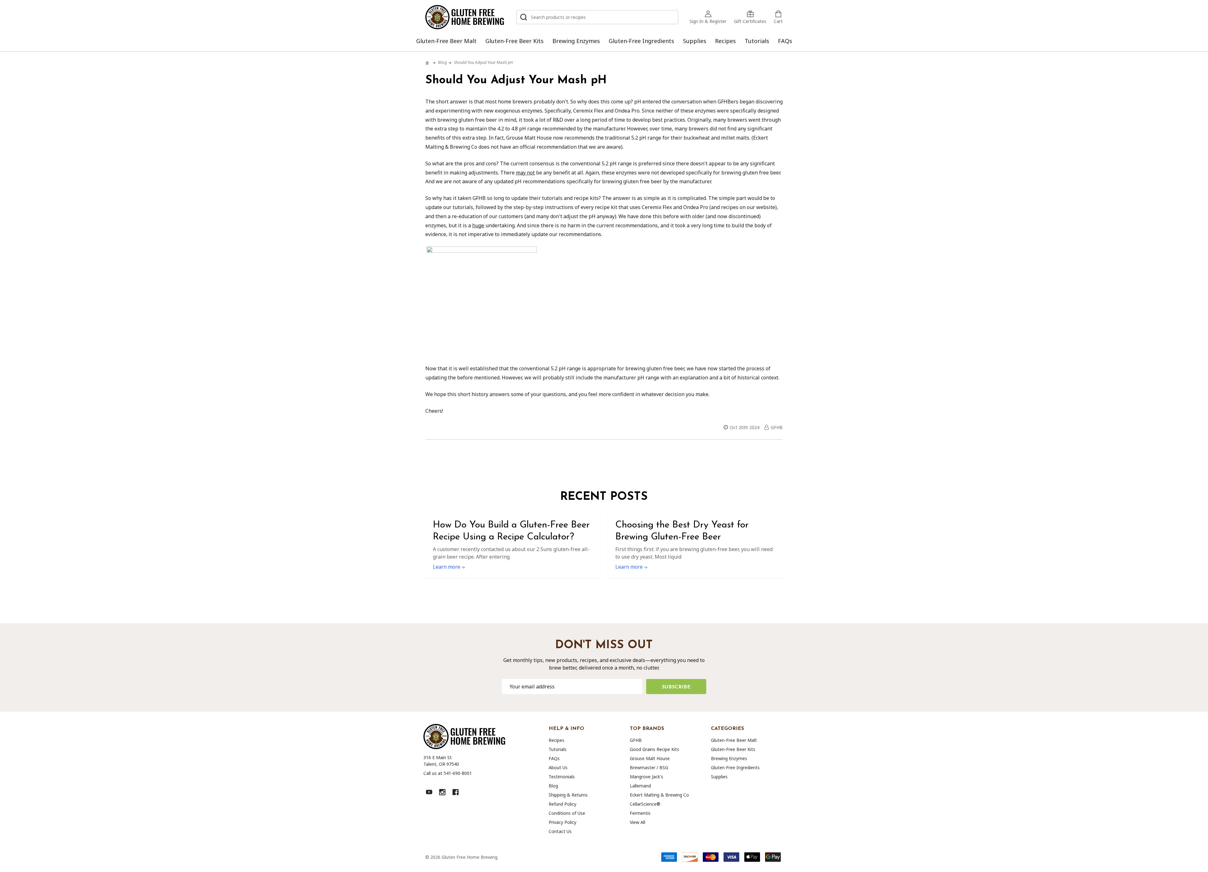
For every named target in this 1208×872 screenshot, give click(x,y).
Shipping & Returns (568, 795)
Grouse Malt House (650, 758)
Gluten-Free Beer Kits (514, 41)
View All (637, 822)
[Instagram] (442, 792)
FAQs (785, 41)
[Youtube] (429, 792)
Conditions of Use (567, 813)
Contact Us (560, 831)
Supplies (694, 41)
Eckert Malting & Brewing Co (659, 795)
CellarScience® (645, 804)
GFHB (636, 740)
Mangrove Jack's (646, 777)
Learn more (447, 566)
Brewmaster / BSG (649, 767)
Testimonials (562, 777)
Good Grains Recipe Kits (654, 749)
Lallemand (640, 786)
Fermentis (640, 813)
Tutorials (757, 41)
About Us (558, 767)
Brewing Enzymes (576, 41)
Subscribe (676, 687)
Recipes (725, 41)
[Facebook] (455, 792)
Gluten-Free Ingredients (641, 41)
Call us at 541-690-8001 (447, 773)
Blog (553, 786)
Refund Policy (562, 804)
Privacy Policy (562, 822)
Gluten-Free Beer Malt (446, 41)
